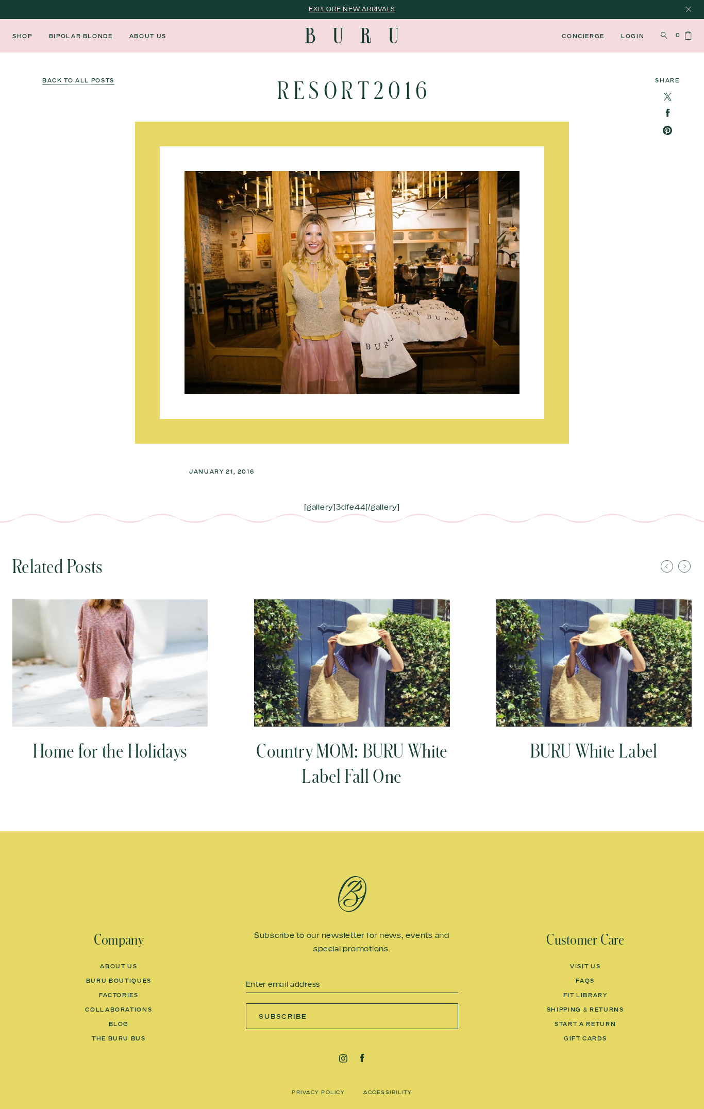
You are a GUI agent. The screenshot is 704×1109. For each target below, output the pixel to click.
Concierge (583, 36)
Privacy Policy (318, 1092)
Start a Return (585, 1024)
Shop (22, 36)
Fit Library (585, 995)
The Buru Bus (119, 1038)
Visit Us (585, 966)
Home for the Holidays (110, 751)
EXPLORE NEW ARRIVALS (352, 9)
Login (632, 36)
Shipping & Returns (585, 1009)
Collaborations (118, 1009)
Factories (119, 995)
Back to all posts (78, 80)
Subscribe (283, 1016)
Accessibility (387, 1092)
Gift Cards (585, 1038)
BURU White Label (594, 751)
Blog (119, 1024)
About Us (147, 36)
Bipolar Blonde (81, 36)
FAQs (585, 980)
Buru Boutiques (119, 980)
